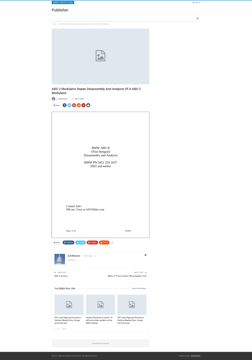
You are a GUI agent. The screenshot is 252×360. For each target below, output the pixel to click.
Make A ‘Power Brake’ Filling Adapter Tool (127, 276)
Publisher (60, 10)
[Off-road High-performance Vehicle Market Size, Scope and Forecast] (69, 305)
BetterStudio (195, 356)
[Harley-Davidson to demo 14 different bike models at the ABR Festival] (100, 305)
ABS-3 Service (61, 276)
